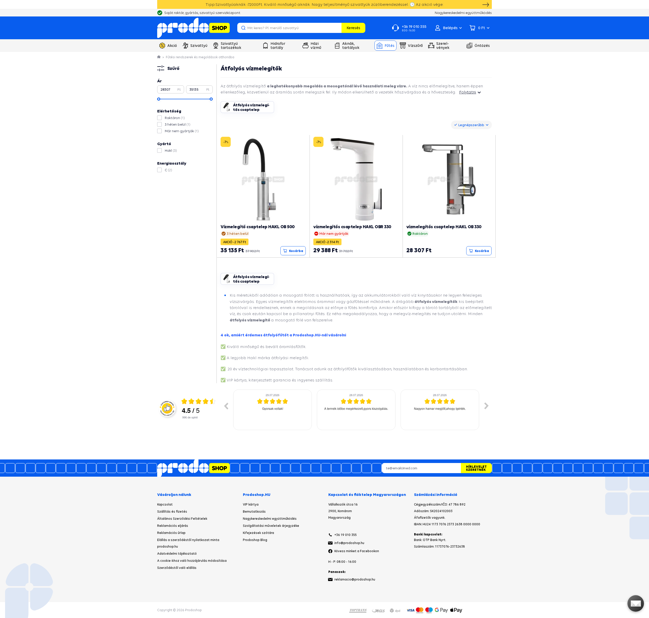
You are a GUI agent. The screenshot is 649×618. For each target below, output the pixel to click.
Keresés (353, 28)
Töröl (336, 27)
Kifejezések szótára (258, 533)
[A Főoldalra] (193, 28)
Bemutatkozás (254, 511)
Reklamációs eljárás (172, 526)
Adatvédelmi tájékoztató (177, 553)
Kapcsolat (165, 504)
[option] (272, 410)
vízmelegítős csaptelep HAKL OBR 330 (352, 226)
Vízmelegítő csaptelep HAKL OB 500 (258, 226)
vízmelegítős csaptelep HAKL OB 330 (443, 226)
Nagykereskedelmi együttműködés (270, 518)
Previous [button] (226, 405)
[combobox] (471, 125)
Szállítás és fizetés (172, 511)
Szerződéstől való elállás (176, 568)
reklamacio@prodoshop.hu (354, 579)
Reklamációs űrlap (171, 533)
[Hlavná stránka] (159, 57)
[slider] (158, 99)
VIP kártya (251, 504)
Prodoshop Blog (255, 540)
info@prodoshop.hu (349, 543)
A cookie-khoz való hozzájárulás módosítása (192, 561)
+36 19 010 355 (345, 535)
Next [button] (486, 405)
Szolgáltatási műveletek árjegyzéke (271, 526)
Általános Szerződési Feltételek (182, 518)
